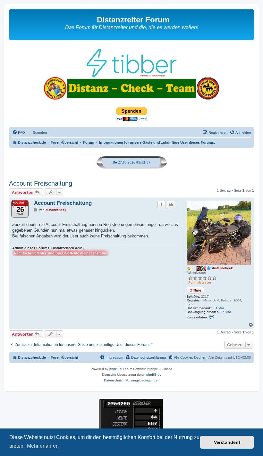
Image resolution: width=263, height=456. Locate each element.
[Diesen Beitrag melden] (161, 204)
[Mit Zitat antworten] (171, 204)
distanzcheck (222, 268)
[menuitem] (18, 132)
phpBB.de (153, 374)
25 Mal (226, 312)
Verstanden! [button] (227, 442)
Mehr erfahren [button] (43, 446)
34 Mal (219, 308)
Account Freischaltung (40, 183)
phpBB (114, 369)
